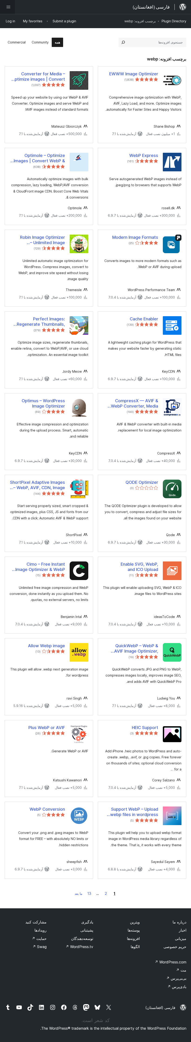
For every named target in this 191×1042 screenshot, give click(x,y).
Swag (39, 946)
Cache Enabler (144, 318)
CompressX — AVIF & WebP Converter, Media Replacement (134, 403)
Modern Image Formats (135, 237)
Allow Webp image (46, 645)
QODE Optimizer (142, 482)
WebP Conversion (47, 809)
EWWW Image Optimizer (133, 73)
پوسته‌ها (134, 930)
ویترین (135, 922)
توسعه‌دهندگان (82, 938)
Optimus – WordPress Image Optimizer (43, 403)
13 (89, 893)
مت (181, 970)
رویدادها (40, 930)
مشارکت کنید (36, 922)
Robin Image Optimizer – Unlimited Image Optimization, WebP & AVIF (38, 240)
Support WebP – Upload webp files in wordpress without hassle (134, 812)
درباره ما (179, 922)
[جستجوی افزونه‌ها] (123, 42)
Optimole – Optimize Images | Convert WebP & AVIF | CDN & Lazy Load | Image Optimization (39, 158)
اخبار (182, 930)
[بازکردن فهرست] (7, 7)
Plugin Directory (174, 21)
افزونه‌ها (133, 938)
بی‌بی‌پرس (176, 978)
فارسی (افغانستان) (160, 1007)
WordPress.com (170, 962)
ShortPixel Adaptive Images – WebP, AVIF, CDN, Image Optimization (37, 485)
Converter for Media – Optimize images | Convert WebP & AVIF (38, 76)
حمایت (39, 938)
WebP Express (143, 155)
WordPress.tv (79, 946)
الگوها (135, 946)
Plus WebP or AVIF (46, 727)
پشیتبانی (86, 930)
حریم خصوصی (175, 946)
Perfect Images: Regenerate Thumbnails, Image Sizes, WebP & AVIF (39, 321)
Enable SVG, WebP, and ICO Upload (139, 567)
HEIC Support (145, 727)
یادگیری (87, 922)
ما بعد (78, 894)
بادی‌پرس (176, 986)
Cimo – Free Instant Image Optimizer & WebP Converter (40, 567)
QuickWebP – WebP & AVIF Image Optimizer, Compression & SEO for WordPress (134, 648)
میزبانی (180, 938)
